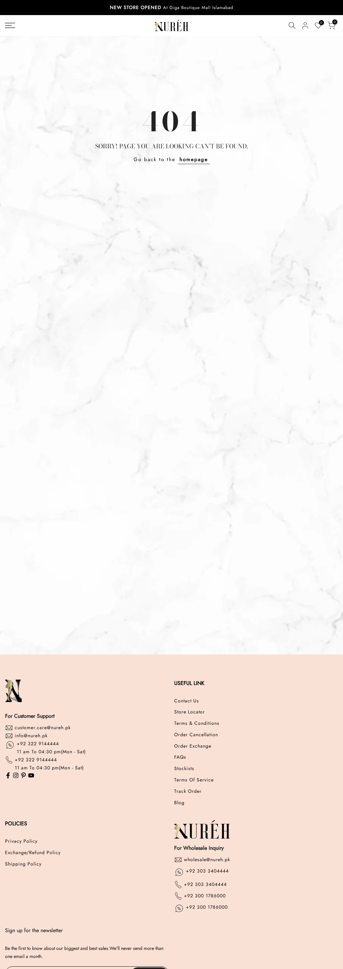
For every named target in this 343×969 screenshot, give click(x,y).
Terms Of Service (194, 780)
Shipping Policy (23, 864)
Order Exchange (192, 746)
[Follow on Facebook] (8, 776)
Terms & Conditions (196, 723)
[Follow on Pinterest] (23, 776)
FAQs (180, 757)
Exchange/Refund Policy (33, 852)
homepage (194, 159)
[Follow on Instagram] (16, 776)
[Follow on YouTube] (31, 776)
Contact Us (186, 701)
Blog (179, 803)
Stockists (184, 768)
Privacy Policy (21, 841)
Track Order (188, 791)
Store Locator (189, 712)
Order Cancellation (196, 735)
